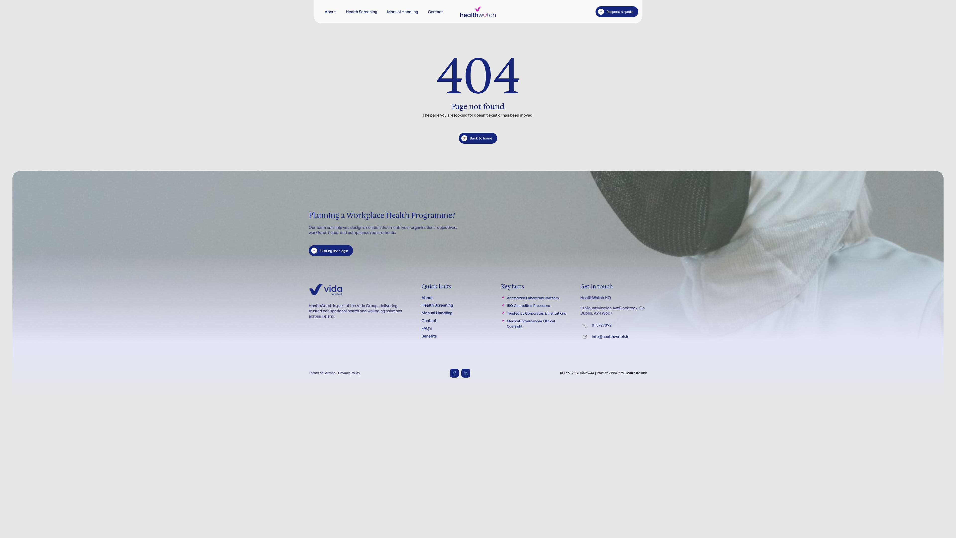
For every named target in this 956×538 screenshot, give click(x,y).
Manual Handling (402, 11)
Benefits (429, 336)
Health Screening (361, 11)
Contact (435, 11)
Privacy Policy (349, 373)
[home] (478, 11)
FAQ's (426, 328)
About (330, 11)
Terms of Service (322, 373)
